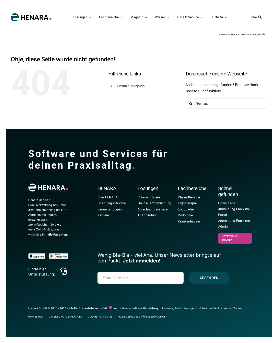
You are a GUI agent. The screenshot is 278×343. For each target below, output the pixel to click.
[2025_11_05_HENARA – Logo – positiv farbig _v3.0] (31, 15)
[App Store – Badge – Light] (37, 255)
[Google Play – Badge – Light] (58, 255)
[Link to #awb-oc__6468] (63, 271)
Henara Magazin (131, 86)
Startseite (223, 34)
